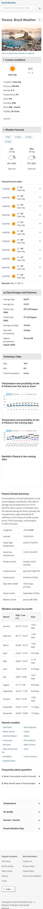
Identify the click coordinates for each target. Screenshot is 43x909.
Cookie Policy (28, 871)
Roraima (7, 744)
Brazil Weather (9, 3)
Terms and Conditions (32, 876)
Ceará (26, 731)
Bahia (26, 736)
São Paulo (7, 727)
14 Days (29, 137)
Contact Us (27, 861)
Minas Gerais (8, 731)
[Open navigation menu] (39, 8)
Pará (26, 749)
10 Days (18, 137)
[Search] (33, 7)
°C (29, 73)
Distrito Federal (10, 736)
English (8, 889)
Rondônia (7, 756)
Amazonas (7, 740)
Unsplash (30, 53)
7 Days (7, 137)
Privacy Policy (29, 866)
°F (32, 73)
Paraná (5, 876)
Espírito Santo (9, 760)
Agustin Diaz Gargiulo (17, 53)
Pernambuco (29, 740)
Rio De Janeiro (30, 727)
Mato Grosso (29, 744)
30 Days (8, 141)
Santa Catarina (30, 756)
